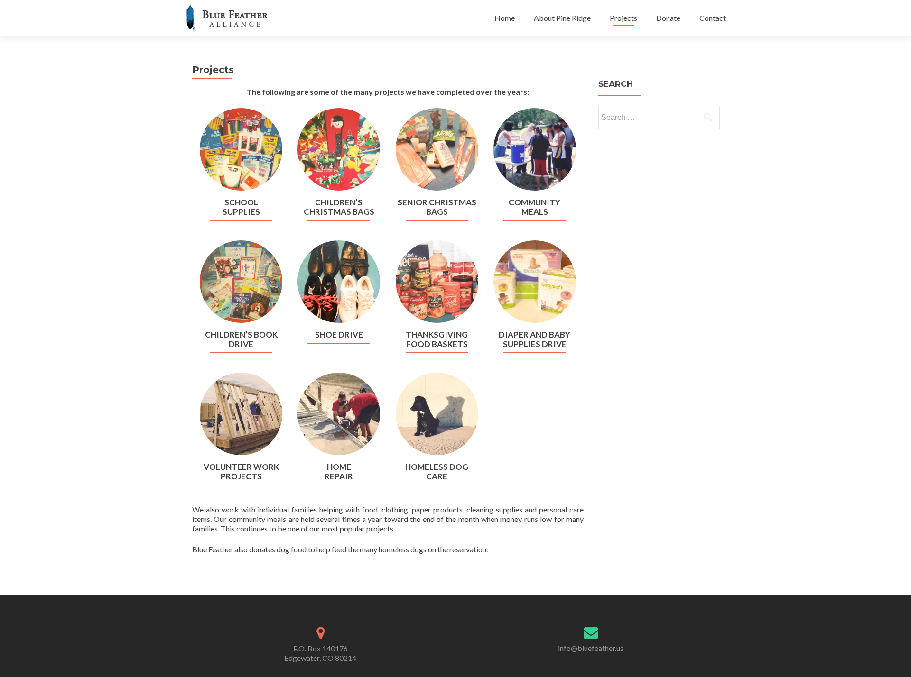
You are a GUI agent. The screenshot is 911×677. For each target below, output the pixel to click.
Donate (668, 17)
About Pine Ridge (562, 17)
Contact (712, 17)
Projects (623, 17)
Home (504, 17)
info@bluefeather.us (590, 647)
